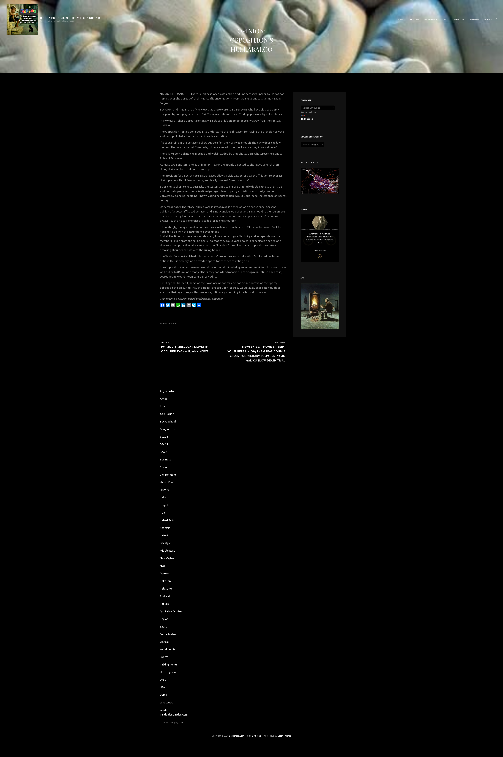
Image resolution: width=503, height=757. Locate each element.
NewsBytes (167, 558)
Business (165, 459)
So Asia (164, 641)
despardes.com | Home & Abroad (70, 18)
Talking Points (169, 664)
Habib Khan (167, 482)
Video (163, 694)
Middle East (167, 550)
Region (164, 618)
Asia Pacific (167, 413)
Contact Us (458, 19)
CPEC (445, 19)
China (163, 467)
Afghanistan (168, 391)
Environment (168, 474)
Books (164, 451)
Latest (164, 535)
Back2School (168, 421)
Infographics (431, 19)
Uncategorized (169, 672)
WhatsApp (166, 702)
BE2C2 (164, 436)
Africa (163, 398)
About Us (474, 19)
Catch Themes (284, 736)
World (164, 710)
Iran (162, 512)
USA (162, 687)
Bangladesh (167, 429)
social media (167, 649)
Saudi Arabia (168, 634)
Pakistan (173, 323)
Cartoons (414, 19)
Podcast (165, 596)
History (164, 489)
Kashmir (165, 527)
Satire (163, 626)
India (163, 497)
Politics (164, 603)
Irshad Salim (167, 520)
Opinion (165, 573)
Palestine (166, 588)
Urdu (163, 679)
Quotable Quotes (171, 611)
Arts (162, 406)
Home (400, 19)
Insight (166, 323)
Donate (488, 19)
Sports (164, 656)
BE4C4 (164, 444)
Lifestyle (165, 543)
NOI (162, 565)
